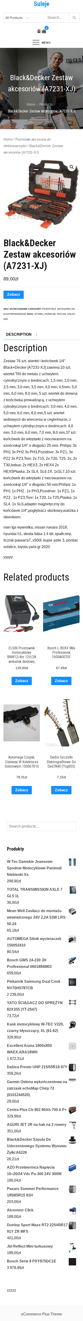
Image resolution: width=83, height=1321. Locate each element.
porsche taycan (55, 314)
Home (8, 139)
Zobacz (13, 294)
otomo (38, 314)
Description (19, 334)
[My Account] (39, 31)
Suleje (41, 4)
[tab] (20, 334)
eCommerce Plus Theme (41, 1314)
